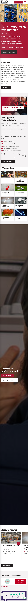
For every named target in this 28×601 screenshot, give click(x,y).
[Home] (4, 2)
